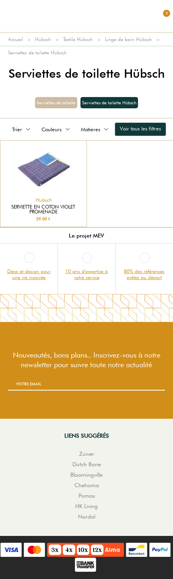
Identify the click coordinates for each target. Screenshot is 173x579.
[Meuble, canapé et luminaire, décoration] (86, 16)
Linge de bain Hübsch (128, 39)
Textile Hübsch (78, 39)
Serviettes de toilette (56, 102)
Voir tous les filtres (140, 128)
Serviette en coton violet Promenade (43, 209)
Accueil (15, 39)
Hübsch (43, 39)
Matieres (90, 129)
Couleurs (51, 129)
